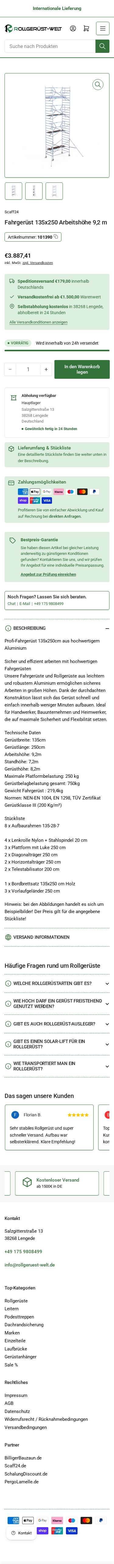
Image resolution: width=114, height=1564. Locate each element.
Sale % (11, 1365)
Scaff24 (12, 212)
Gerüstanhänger (20, 1357)
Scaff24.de (15, 1466)
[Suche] (102, 46)
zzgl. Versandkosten (37, 263)
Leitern (12, 1308)
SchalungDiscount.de (26, 1474)
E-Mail (25, 603)
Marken (12, 1333)
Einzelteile (15, 1341)
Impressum (16, 1395)
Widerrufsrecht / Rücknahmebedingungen (46, 1419)
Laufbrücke (16, 1349)
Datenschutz (17, 1411)
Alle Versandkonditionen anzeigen (38, 322)
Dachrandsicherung (24, 1324)
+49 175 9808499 (49, 603)
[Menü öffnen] (102, 28)
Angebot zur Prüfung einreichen (48, 574)
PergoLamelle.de (22, 1482)
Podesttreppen (19, 1317)
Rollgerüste (16, 1301)
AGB (9, 1403)
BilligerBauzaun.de (23, 1458)
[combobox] (57, 46)
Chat (12, 603)
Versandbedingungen (26, 1427)
